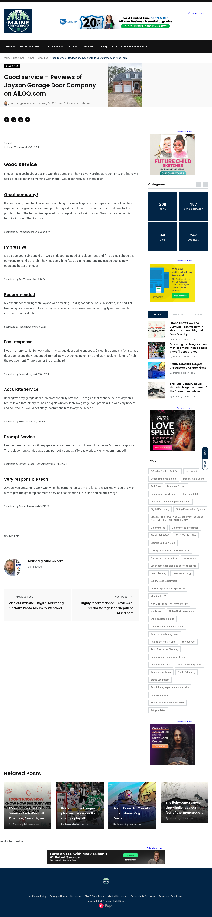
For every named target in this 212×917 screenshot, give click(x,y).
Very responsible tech (26, 479)
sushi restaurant (159, 695)
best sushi (191, 471)
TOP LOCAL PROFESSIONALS (129, 46)
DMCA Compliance (94, 896)
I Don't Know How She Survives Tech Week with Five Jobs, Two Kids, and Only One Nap (186, 328)
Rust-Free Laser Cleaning (164, 649)
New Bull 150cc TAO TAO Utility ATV (169, 603)
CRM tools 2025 (190, 494)
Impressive (15, 247)
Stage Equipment (160, 679)
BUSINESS (54, 46)
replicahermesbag (12, 841)
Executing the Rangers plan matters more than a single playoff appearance (188, 348)
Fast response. (18, 342)
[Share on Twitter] (13, 119)
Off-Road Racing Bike (162, 619)
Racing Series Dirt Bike (163, 641)
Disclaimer (75, 896)
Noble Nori (156, 611)
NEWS (8, 46)
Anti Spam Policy (37, 896)
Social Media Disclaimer (143, 896)
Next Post (121, 596)
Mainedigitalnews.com (45, 561)
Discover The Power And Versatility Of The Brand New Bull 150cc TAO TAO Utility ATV (177, 518)
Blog (104, 46)
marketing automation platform (168, 588)
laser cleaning (158, 573)
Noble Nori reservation (181, 611)
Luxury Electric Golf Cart (164, 581)
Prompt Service (19, 436)
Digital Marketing (160, 509)
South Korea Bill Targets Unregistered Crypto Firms (188, 366)
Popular (178, 314)
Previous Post (24, 596)
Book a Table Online (193, 479)
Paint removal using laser (165, 634)
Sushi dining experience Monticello (170, 687)
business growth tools (163, 494)
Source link (11, 536)
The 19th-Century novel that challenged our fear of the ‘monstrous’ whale (188, 387)
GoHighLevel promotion (164, 558)
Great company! (21, 194)
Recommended (19, 294)
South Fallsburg (186, 672)
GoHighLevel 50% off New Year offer (170, 550)
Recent (158, 314)
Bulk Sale (156, 486)
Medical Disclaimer (117, 896)
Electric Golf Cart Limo (163, 543)
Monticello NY (158, 596)
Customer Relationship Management (170, 501)
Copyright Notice (58, 896)
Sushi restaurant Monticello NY (167, 702)
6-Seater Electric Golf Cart (165, 471)
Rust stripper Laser (161, 672)
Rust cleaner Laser (161, 664)
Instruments (189, 558)
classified (12, 66)
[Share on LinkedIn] (20, 119)
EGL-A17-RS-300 (160, 535)
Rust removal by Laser (190, 664)
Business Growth (176, 486)
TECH (70, 46)
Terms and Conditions (170, 896)
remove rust (188, 641)
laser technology (182, 573)
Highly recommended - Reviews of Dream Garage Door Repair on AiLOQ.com (107, 608)
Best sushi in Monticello (164, 479)
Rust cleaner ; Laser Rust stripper (168, 657)
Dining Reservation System (190, 509)
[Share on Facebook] (6, 119)
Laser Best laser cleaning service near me (173, 565)
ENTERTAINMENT (30, 46)
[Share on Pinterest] (27, 119)
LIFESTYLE (88, 46)
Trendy (197, 314)
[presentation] (198, 184)
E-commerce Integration (185, 527)
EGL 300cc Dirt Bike (186, 535)
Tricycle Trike (158, 710)
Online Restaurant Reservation (167, 626)
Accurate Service (21, 389)
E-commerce (158, 527)
